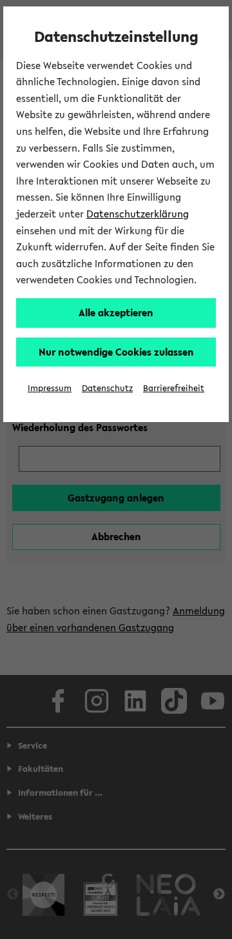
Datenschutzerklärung (137, 214)
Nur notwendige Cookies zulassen (116, 352)
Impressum (50, 388)
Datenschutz (107, 388)
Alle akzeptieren (116, 312)
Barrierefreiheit (173, 388)
